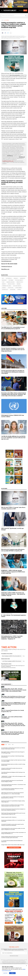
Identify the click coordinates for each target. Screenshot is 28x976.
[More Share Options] (11, 33)
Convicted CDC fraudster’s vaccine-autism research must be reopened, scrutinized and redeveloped (12, 825)
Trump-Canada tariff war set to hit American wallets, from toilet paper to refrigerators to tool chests (13, 829)
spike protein (10, 287)
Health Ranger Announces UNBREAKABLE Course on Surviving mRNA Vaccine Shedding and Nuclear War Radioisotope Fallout (13, 704)
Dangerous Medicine (12, 36)
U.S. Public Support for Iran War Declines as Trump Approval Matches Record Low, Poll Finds (12, 797)
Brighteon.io (10, 155)
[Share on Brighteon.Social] (2, 33)
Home (2, 20)
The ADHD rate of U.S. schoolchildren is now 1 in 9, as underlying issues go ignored (13, 328)
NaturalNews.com (5, 269)
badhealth (16, 278)
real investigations (17, 37)
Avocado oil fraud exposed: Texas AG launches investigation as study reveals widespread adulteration (13, 810)
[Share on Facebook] (5, 33)
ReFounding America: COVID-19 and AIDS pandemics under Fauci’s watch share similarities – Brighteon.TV (12, 638)
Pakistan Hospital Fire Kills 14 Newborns (8, 817)
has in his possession (15, 75)
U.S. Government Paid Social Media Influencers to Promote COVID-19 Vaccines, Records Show (12, 789)
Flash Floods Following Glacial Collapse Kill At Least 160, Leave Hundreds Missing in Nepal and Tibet (13, 814)
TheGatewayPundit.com (6, 266)
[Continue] (25, 952)
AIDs (3, 278)
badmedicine (22, 278)
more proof (15, 86)
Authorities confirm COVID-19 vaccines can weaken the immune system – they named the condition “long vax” (13, 594)
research (21, 37)
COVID (8, 36)
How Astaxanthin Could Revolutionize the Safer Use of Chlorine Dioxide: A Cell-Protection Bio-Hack (13, 748)
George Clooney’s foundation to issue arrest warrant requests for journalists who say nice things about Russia (13, 350)
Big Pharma (6, 20)
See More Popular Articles (14, 847)
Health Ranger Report (6, 684)
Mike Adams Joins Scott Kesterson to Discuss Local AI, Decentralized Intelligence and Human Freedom (13, 697)
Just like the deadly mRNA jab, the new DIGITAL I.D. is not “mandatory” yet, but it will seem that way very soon (13, 438)
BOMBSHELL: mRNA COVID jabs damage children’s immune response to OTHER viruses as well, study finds (13, 572)
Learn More (5, 973)
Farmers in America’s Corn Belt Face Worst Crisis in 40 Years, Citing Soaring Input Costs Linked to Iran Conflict (12, 805)
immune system (18, 36)
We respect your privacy (14, 955)
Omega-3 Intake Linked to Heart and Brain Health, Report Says (12, 844)
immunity (22, 36)
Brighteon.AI (22, 156)
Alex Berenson (9, 278)
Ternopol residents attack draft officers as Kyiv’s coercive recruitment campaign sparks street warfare (12, 837)
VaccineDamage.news (6, 261)
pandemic (5, 37)
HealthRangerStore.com (7, 161)
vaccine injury (11, 38)
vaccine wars (15, 38)
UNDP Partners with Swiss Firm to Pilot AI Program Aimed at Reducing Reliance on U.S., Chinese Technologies (12, 793)
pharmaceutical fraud (10, 37)
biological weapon (4, 36)
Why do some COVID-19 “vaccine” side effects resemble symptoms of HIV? (13, 508)
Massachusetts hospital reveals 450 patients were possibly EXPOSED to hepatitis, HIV (12, 550)
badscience (4, 280)
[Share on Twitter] (8, 33)
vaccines (18, 38)
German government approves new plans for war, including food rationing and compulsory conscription (12, 372)
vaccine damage (6, 38)
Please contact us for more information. (8, 667)
